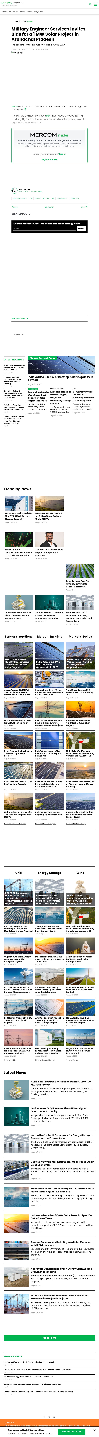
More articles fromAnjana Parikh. (30, 192)
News (4, 11)
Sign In (62, 154)
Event (22, 11)
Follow (14, 106)
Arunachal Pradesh (20, 199)
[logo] (9, 4)
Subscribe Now (72, 1431)
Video (29, 11)
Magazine (38, 11)
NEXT (83, 207)
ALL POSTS (49, 207)
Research (13, 11)
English (17, 3)
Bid (31, 199)
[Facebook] (45, 1417)
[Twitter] (49, 1417)
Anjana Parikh (25, 49)
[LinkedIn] (54, 1417)
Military (46, 199)
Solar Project (62, 199)
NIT (53, 199)
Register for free (49, 159)
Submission (75, 199)
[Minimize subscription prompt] (94, 1430)
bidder (37, 199)
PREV (15, 207)
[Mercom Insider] (23, 22)
